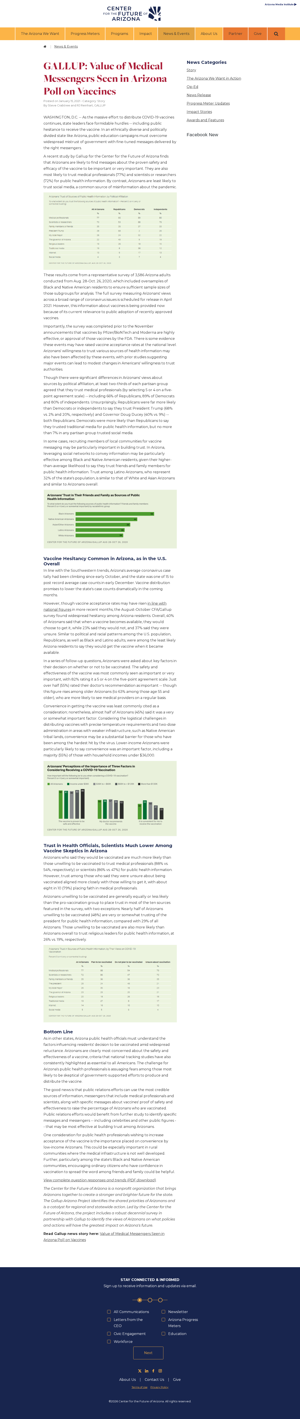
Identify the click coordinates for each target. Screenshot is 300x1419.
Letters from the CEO (128, 1323)
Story (191, 70)
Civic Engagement (130, 1334)
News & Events (176, 33)
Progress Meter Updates (208, 103)
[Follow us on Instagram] (160, 1370)
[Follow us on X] (139, 1370)
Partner (235, 34)
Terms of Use (139, 1387)
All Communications (131, 1312)
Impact (145, 34)
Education (177, 1334)
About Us (209, 34)
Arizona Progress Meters (183, 1323)
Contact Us (154, 1379)
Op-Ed (192, 87)
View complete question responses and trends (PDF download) (99, 1180)
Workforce (123, 1342)
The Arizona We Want (40, 34)
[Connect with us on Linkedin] (146, 1370)
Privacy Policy (159, 1387)
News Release (199, 95)
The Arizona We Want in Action (214, 78)
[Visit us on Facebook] (153, 1370)
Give (258, 34)
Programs (119, 34)
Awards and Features (205, 120)
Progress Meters (85, 34)
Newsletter (178, 1312)
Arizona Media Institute (281, 4)
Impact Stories (199, 112)
